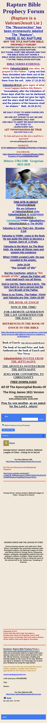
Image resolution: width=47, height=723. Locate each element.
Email (9, 698)
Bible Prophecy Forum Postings (17, 425)
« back (4, 717)
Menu (6, 416)
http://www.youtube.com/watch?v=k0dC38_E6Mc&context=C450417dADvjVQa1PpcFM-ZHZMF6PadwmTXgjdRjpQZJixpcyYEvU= (25, 475)
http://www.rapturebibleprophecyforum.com (23, 461)
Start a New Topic (8, 430)
